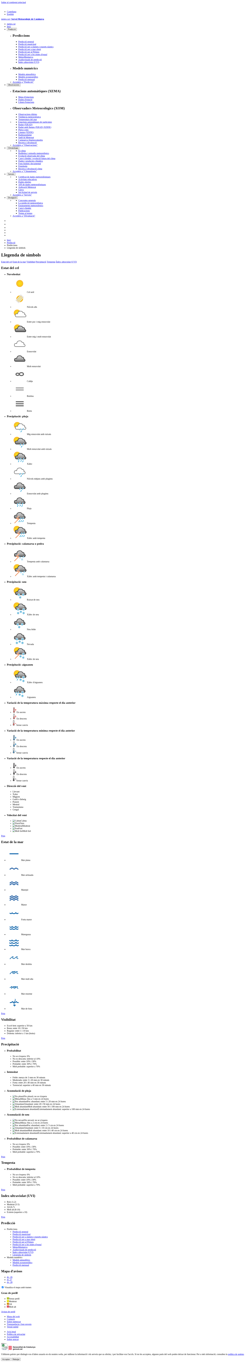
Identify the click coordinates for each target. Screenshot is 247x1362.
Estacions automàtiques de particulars (35, 122)
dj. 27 (9, 1279)
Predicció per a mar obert (29, 49)
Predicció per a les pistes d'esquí (32, 54)
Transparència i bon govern (19, 1324)
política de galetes (236, 1354)
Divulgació (12, 198)
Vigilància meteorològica (29, 117)
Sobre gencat (13, 1339)
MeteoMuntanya (25, 57)
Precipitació (41, 262)
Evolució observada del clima (31, 156)
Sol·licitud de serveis (27, 192)
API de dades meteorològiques (32, 184)
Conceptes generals (27, 200)
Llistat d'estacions (26, 102)
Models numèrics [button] (14, 1257)
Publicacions (24, 210)
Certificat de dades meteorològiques (34, 177)
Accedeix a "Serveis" (22, 195)
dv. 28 (9, 1282)
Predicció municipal (27, 44)
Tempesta (51, 262)
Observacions (13, 85)
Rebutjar (16, 1359)
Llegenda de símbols (22, 1255)
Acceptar (6, 1359)
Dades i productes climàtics (30, 161)
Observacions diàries (27, 114)
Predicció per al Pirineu (28, 52)
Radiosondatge (25, 135)
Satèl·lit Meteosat (26, 137)
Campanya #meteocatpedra (30, 140)
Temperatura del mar (27, 119)
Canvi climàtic (24, 208)
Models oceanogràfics (28, 77)
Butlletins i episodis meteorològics (33, 153)
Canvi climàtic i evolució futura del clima (36, 158)
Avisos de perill (8, 1311)
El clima (22, 151)
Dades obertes (24, 182)
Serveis (11, 174)
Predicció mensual (26, 79)
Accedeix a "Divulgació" (24, 216)
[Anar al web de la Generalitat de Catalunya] (13, 7)
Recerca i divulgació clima (30, 169)
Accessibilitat (13, 1337)
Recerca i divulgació (27, 142)
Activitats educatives (27, 179)
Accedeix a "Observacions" (25, 145)
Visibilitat (30, 262)
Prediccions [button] (12, 1229)
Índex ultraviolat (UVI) (28, 62)
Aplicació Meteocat (27, 187)
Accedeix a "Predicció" (23, 82)
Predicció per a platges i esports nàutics (35, 47)
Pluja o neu (23, 130)
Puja (3, 836)
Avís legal (11, 1331)
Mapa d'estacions (26, 97)
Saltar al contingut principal (13, 2)
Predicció (12, 29)
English (10, 14)
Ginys (21, 189)
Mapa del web (13, 1316)
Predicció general (26, 41)
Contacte (11, 1319)
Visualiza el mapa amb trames (18, 1287)
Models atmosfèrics (27, 74)
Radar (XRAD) (25, 124)
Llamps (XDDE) (26, 132)
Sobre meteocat (14, 1321)
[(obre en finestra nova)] (8, 224)
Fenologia (22, 166)
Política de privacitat (16, 1334)
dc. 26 (9, 1277)
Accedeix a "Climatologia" (25, 171)
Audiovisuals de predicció (30, 59)
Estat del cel (6, 262)
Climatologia (13, 148)
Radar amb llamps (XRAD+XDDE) (34, 127)
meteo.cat (11, 24)
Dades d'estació (25, 99)
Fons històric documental (29, 163)
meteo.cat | (22, 19)
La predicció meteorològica (30, 203)
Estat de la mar (19, 262)
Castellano (11, 11)
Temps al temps (25, 213)
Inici (9, 26)
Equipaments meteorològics (30, 205)
